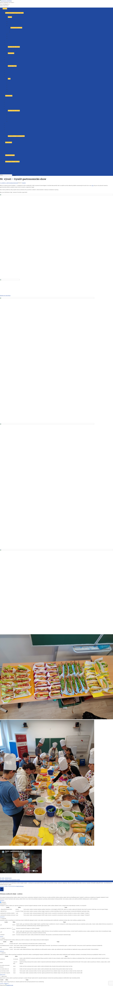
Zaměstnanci (8, 42)
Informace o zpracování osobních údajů (21, 30)
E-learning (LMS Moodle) (12, 102)
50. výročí (7, 74)
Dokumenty (11, 53)
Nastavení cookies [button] (4, 886)
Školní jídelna (6, 159)
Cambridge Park (12, 66)
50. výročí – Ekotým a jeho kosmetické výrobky (10, 879)
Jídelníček (7, 166)
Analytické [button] (2, 917)
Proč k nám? (8, 142)
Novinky (5, 8)
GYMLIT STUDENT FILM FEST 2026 (14, 13)
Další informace (20, 886)
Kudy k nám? (8, 157)
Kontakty (5, 153)
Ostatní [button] (1, 936)
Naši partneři (8, 64)
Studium (5, 93)
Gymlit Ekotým (7, 172)
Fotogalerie (8, 62)
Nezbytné (4, 902)
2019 (9, 91)
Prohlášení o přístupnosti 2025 (18, 32)
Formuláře (11, 55)
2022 (9, 87)
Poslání (10, 17)
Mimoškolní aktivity (10, 134)
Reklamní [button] (2, 951)
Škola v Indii (11, 68)
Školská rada (8, 49)
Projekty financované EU (12, 59)
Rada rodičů (8, 44)
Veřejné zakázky (12, 23)
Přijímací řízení (9, 146)
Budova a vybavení (13, 21)
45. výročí (7, 72)
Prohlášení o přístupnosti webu (24, 881)
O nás (4, 10)
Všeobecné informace (11, 15)
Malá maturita (9, 125)
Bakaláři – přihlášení (10, 98)
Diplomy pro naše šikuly (5, 295)
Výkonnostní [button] (2, 974)
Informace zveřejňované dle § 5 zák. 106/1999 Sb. (21, 36)
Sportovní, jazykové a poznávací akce (15, 106)
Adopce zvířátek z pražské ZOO (16, 136)
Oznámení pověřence (16, 27)
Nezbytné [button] (2, 900)
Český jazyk (11, 112)
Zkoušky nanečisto (10, 151)
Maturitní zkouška (10, 123)
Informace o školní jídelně (12, 161)
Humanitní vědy (12, 119)
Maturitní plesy (9, 76)
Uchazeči (5, 140)
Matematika (11, 115)
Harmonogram (9, 104)
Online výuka (8, 96)
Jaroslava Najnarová (13, 182)
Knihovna (5, 170)
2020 (9, 89)
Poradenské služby (10, 129)
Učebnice (7, 138)
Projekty (7, 127)
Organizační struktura (14, 34)
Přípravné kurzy (9, 149)
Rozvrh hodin (8, 100)
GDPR (9, 25)
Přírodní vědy (11, 121)
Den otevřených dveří (11, 144)
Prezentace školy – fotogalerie (13, 40)
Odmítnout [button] (14, 886)
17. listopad (8, 70)
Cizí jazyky (10, 117)
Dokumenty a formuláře (11, 51)
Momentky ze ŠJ (9, 168)
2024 (9, 83)
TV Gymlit (8, 132)
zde (92, 185)
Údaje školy (11, 19)
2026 (9, 79)
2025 (9, 81)
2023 (9, 85)
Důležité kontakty (10, 155)
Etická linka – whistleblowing (16, 38)
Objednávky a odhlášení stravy (13, 163)
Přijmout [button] (10, 886)
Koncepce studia (9, 108)
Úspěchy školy (9, 57)
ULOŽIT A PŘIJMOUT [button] (4, 983)
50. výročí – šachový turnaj (6, 878)
